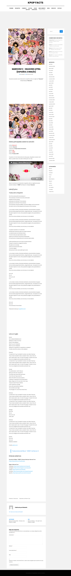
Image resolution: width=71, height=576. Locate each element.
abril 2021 (50, 150)
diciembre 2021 (51, 133)
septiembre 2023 (52, 104)
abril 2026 (50, 64)
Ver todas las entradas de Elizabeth (16, 511)
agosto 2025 (51, 68)
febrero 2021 (51, 154)
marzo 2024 (51, 93)
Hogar (35, 8)
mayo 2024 (51, 89)
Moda (48, 8)
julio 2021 (50, 143)
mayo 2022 (51, 122)
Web (10, 554)
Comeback (24, 8)
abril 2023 (50, 110)
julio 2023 (50, 108)
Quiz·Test (28, 9)
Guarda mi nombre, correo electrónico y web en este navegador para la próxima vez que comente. (26, 561)
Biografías (17, 8)
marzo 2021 (51, 152)
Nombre (11, 545)
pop (29, 498)
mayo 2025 (51, 70)
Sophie (50, 44)
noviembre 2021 (51, 135)
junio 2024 (51, 87)
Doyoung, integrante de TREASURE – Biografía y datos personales (55, 41)
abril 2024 (50, 91)
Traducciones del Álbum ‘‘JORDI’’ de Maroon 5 (25, 451)
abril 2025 (50, 72)
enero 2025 (51, 74)
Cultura (30, 8)
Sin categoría (51, 187)
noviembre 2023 (52, 99)
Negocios (53, 8)
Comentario (11, 534)
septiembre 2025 (52, 66)
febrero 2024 (51, 95)
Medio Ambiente (42, 8)
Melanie (50, 48)
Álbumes (11, 8)
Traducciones (42, 9)
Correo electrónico (13, 550)
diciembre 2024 (51, 76)
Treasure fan (51, 40)
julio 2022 (50, 118)
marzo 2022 (51, 127)
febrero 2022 (51, 129)
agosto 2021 (51, 141)
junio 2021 (50, 145)
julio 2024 (50, 85)
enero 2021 (51, 156)
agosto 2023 (51, 106)
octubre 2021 (51, 137)
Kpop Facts (35, 2)
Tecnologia (34, 9)
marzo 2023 (51, 112)
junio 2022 (51, 120)
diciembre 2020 (51, 158)
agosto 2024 (51, 83)
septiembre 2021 (52, 139)
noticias (60, 8)
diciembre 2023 (51, 97)
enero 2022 (51, 131)
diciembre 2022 (51, 116)
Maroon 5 (26, 498)
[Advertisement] (35, 19)
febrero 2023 (51, 114)
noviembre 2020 (52, 160)
